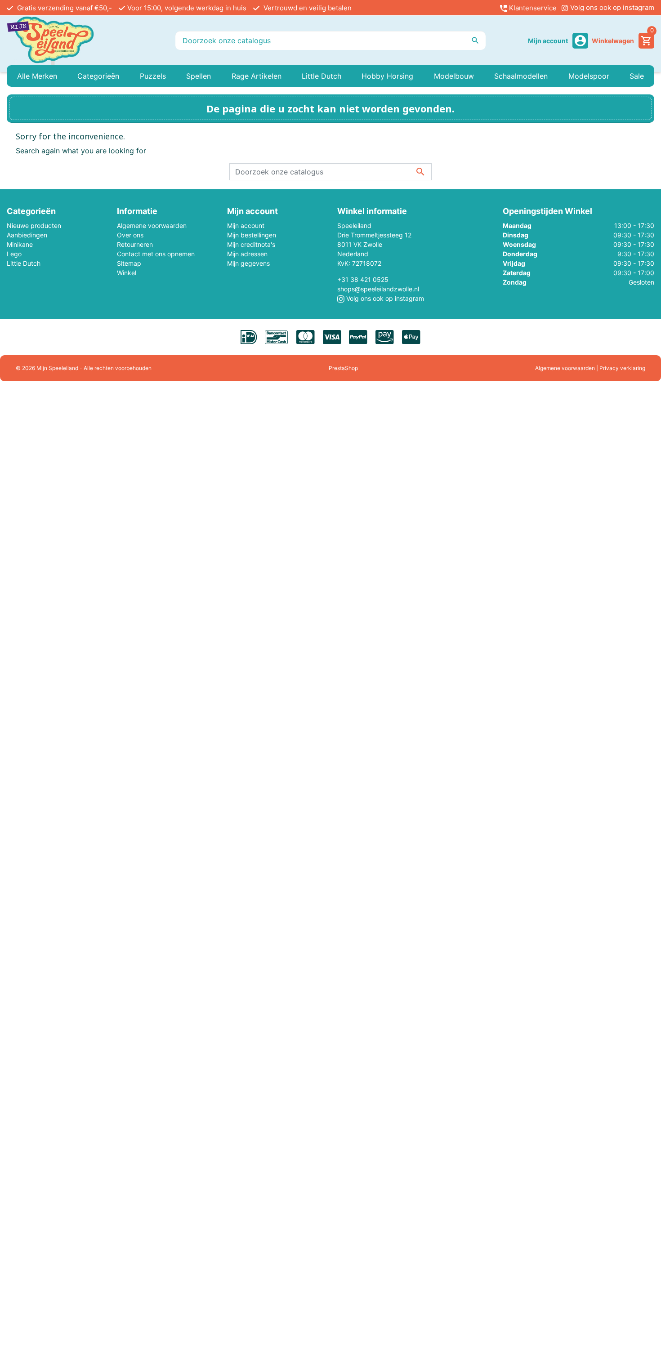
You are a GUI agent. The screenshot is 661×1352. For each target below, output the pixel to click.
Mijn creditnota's (251, 244)
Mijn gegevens (248, 263)
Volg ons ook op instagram (611, 7)
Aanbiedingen (27, 235)
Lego (14, 254)
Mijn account (245, 225)
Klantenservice (532, 8)
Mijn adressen (247, 254)
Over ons (130, 235)
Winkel (126, 273)
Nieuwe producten (34, 225)
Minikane (20, 244)
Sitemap (129, 263)
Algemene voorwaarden (152, 225)
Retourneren (135, 244)
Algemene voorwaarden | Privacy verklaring (590, 368)
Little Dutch (23, 263)
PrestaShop (343, 368)
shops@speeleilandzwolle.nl (378, 289)
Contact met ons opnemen (156, 254)
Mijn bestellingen (251, 235)
